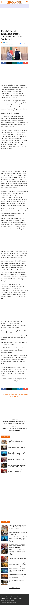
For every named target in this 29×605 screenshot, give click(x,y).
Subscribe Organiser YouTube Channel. (14, 393)
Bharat (8, 6)
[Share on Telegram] (19, 63)
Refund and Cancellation (6, 598)
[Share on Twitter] (9, 63)
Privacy (2, 597)
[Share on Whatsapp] (14, 63)
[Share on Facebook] (3, 63)
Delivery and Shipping (17, 598)
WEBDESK (5, 42)
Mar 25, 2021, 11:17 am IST (9, 44)
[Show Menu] (1, 2)
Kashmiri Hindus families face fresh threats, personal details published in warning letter (16, 447)
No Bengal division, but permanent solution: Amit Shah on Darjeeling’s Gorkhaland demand (16, 441)
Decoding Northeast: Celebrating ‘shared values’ (16, 581)
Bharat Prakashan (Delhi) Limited (8, 600)
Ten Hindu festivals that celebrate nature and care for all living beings (17, 470)
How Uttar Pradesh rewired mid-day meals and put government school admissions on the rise (16, 459)
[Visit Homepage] (14, 2)
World (14, 6)
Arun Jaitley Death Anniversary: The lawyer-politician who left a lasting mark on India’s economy (17, 564)
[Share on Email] (25, 63)
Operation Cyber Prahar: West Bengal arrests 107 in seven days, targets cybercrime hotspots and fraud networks (17, 453)
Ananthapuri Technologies (11, 602)
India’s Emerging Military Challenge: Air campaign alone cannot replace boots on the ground (17, 576)
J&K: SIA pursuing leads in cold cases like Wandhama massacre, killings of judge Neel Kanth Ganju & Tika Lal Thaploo (17, 465)
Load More (14, 476)
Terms (7, 597)
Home (2, 6)
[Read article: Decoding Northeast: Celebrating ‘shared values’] (4, 582)
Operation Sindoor (23, 6)
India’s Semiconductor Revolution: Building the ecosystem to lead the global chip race (17, 570)
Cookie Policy (13, 597)
